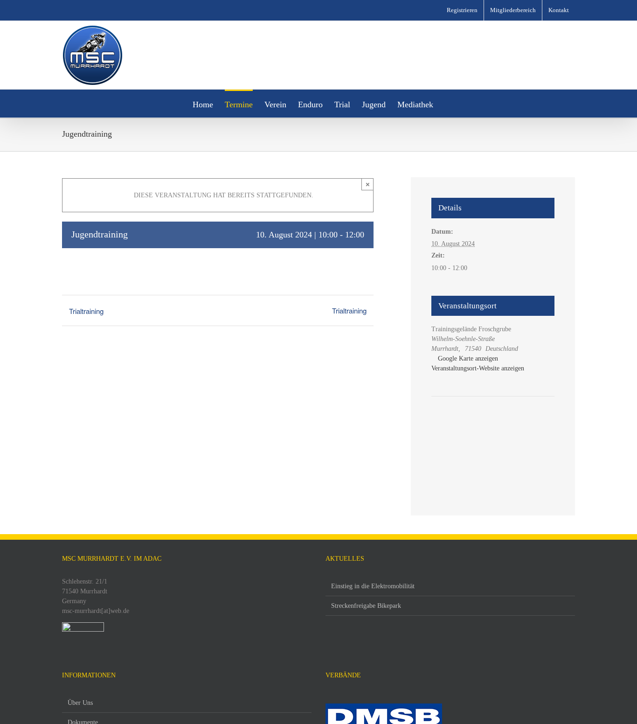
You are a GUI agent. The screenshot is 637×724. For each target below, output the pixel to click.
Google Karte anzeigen (468, 358)
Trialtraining (86, 311)
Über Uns (80, 702)
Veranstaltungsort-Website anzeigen (477, 368)
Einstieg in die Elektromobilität (373, 586)
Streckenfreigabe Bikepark (366, 605)
